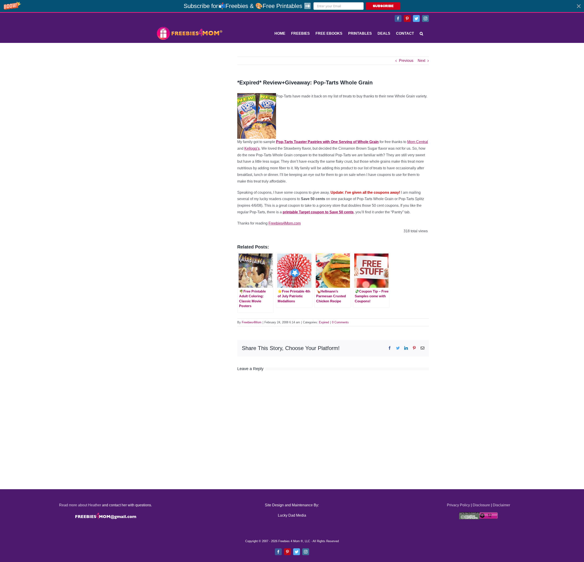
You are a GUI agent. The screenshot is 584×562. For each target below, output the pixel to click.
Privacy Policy (458, 505)
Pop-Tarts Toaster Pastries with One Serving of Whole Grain (327, 142)
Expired (324, 322)
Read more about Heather (80, 505)
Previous (406, 61)
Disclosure (481, 505)
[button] (292, 6)
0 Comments (340, 322)
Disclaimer (501, 505)
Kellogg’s (252, 148)
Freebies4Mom (251, 322)
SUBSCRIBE (383, 6)
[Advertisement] (189, 85)
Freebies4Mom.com (285, 223)
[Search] (421, 33)
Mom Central (417, 142)
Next (421, 61)
